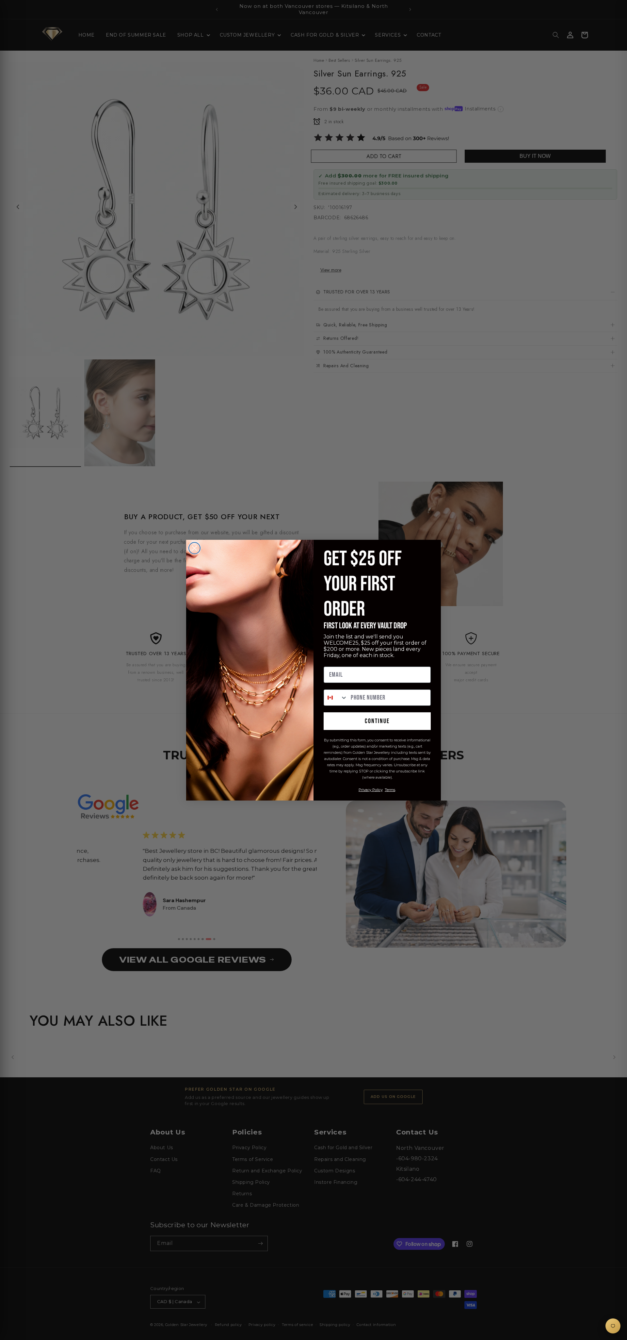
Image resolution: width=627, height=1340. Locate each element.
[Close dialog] (194, 548)
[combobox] (335, 697)
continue (377, 721)
